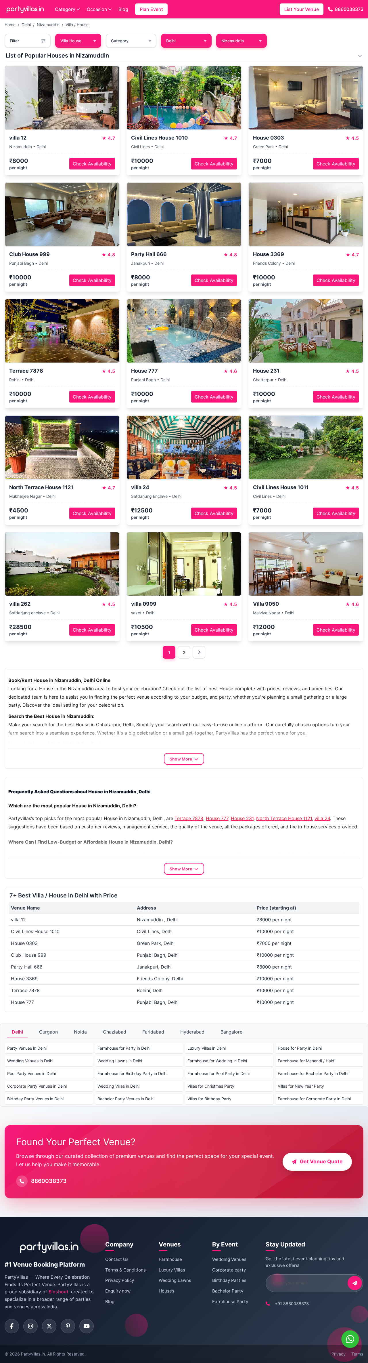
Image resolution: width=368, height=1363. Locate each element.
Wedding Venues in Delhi (30, 1060)
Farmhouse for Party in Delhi (123, 1048)
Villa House (70, 40)
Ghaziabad (114, 1032)
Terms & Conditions (125, 1270)
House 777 (217, 818)
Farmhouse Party (230, 1301)
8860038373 (349, 9)
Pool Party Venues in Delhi (31, 1073)
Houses (166, 1291)
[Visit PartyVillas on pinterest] (68, 1326)
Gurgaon (48, 1032)
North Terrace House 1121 (284, 818)
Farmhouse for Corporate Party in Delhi (314, 1098)
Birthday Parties (229, 1280)
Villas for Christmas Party (210, 1086)
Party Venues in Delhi (27, 1048)
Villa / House (77, 24)
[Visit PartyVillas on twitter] (49, 1326)
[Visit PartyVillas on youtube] (86, 1326)
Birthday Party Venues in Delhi (35, 1098)
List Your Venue (301, 9)
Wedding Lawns (175, 1280)
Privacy (338, 1353)
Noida (80, 1032)
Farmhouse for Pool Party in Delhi (218, 1073)
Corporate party (229, 1270)
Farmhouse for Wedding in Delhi (217, 1060)
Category (65, 9)
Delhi (26, 24)
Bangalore (231, 1032)
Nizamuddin (48, 24)
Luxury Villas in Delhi (206, 1048)
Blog (123, 9)
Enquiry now (118, 1291)
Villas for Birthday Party (209, 1098)
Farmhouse (170, 1259)
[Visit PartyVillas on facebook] (12, 1326)
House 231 (242, 818)
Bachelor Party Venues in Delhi (125, 1098)
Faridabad (153, 1032)
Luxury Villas (172, 1270)
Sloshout (58, 1292)
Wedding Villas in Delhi (118, 1086)
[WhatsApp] (350, 1339)
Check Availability (92, 164)
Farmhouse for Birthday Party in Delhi (132, 1073)
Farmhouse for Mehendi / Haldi (306, 1060)
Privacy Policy (119, 1280)
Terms (357, 1353)
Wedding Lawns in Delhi (119, 1060)
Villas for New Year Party (301, 1086)
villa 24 (322, 818)
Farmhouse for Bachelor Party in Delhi (313, 1073)
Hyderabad (192, 1032)
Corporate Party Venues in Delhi (37, 1086)
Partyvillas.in (33, 1353)
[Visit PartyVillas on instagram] (30, 1326)
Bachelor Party (227, 1291)
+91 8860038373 (292, 1303)
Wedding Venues (229, 1259)
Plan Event (151, 9)
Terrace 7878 (189, 818)
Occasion (97, 9)
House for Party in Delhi (300, 1048)
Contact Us (117, 1259)
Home (10, 24)
